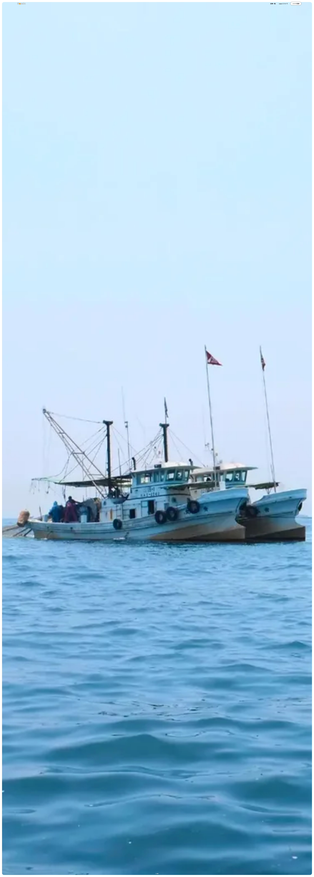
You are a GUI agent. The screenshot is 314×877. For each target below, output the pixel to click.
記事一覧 (273, 4)
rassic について (283, 4)
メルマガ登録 (295, 3)
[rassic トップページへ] (22, 4)
